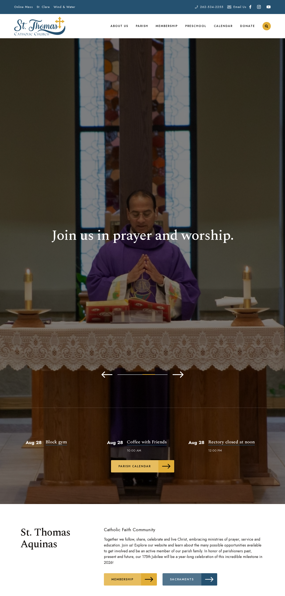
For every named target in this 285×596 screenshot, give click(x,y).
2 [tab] (136, 374)
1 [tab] (123, 374)
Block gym (56, 442)
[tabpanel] (142, 236)
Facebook (250, 7)
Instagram (259, 7)
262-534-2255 (211, 7)
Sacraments (182, 579)
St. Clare (43, 7)
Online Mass (23, 7)
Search (266, 26)
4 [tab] (161, 374)
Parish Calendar (135, 466)
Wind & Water (64, 7)
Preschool (195, 26)
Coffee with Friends (147, 442)
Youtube (269, 7)
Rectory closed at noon (231, 442)
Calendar (223, 26)
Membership (167, 26)
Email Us (239, 7)
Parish (142, 26)
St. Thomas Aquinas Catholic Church (39, 26)
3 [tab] (148, 374)
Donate (247, 26)
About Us (119, 26)
